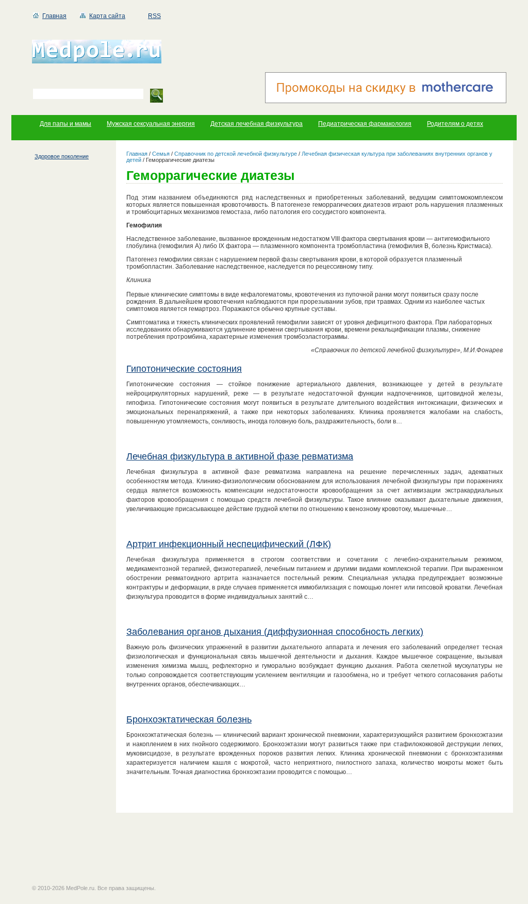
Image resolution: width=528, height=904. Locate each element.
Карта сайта (107, 16)
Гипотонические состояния (184, 369)
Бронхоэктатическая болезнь (189, 719)
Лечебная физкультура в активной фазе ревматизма (239, 456)
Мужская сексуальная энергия (151, 123)
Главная (54, 16)
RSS (154, 16)
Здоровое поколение (62, 156)
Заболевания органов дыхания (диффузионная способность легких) (274, 632)
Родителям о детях (455, 123)
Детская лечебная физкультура (256, 123)
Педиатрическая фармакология (364, 123)
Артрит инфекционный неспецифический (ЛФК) (228, 544)
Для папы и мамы (65, 123)
